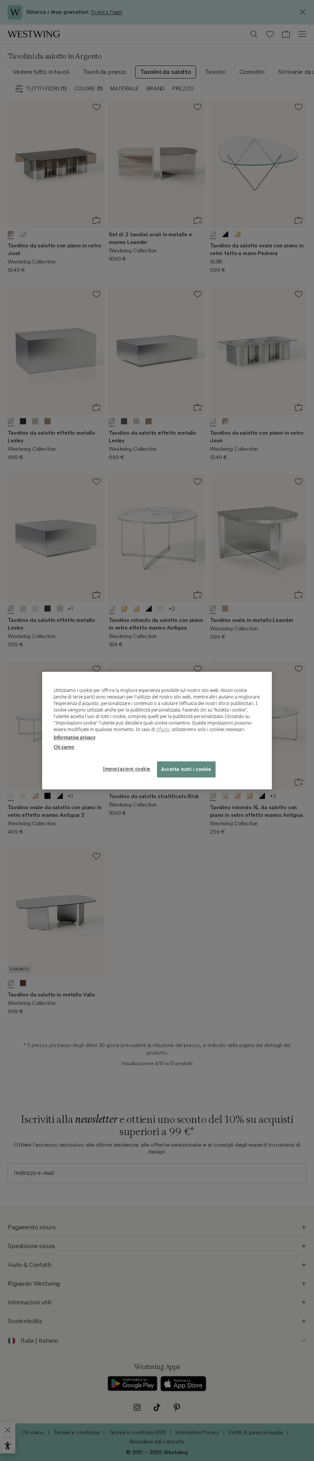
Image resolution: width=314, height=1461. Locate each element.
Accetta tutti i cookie (186, 769)
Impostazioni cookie (126, 769)
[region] (157, 730)
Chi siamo (64, 747)
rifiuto (162, 729)
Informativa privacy (74, 737)
